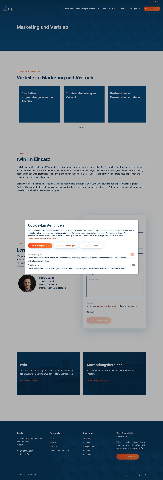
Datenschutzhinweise (36, 238)
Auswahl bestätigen (65, 246)
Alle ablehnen (91, 246)
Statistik (32, 265)
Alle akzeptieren (40, 246)
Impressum (51, 238)
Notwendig (33, 254)
